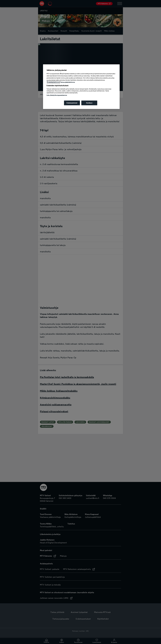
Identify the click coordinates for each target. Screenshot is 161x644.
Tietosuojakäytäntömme (67, 82)
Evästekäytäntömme (53, 82)
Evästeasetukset (72, 103)
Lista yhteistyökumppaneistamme (57, 95)
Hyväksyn (89, 103)
